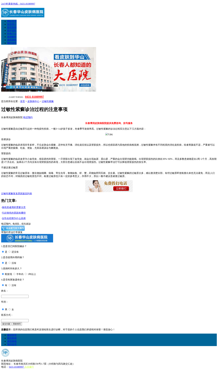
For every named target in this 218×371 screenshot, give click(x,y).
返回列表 (27, 193)
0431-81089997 (34, 96)
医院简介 (12, 24)
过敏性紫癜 (48, 101)
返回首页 (12, 335)
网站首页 (12, 21)
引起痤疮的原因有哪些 (14, 213)
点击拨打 (29, 367)
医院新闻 (12, 27)
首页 (22, 101)
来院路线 (12, 40)
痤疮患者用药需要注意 (14, 207)
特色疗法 (12, 33)
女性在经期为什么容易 (14, 218)
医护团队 (12, 30)
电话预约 (28, 117)
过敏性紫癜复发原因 (12, 193)
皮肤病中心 (33, 101)
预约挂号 (12, 43)
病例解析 (12, 36)
